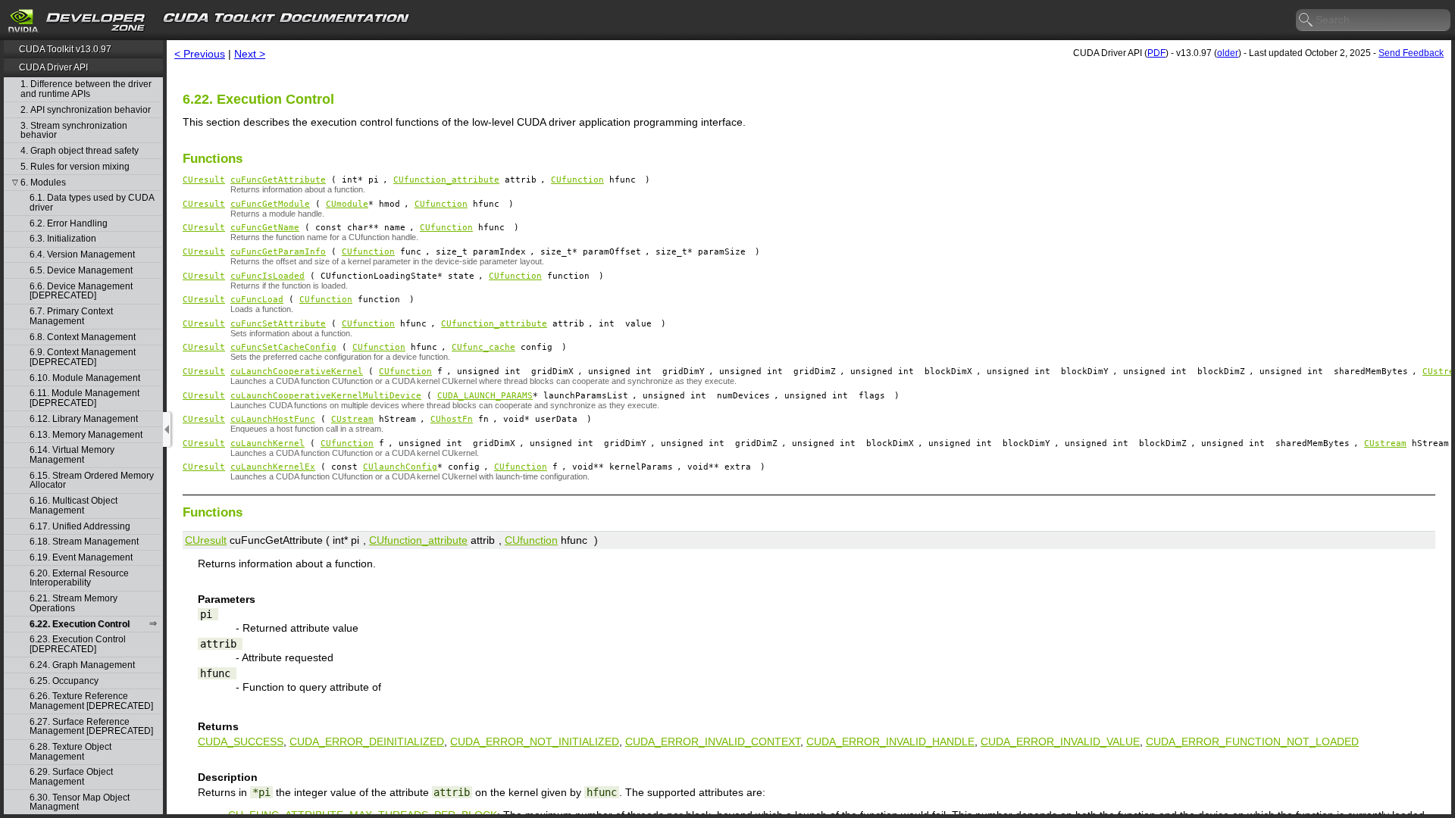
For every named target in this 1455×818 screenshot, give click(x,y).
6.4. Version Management (82, 255)
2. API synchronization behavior (85, 110)
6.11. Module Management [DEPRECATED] (84, 398)
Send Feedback (1411, 53)
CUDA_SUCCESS (240, 741)
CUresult (204, 180)
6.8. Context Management (83, 337)
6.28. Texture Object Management (70, 751)
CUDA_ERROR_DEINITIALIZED (366, 741)
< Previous (199, 54)
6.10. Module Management (85, 378)
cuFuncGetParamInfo (278, 252)
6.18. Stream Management (84, 542)
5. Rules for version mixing (75, 167)
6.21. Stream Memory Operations (73, 603)
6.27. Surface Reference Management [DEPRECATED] (91, 726)
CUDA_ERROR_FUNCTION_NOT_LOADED (1252, 741)
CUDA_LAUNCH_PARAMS (485, 396)
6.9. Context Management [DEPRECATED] (83, 357)
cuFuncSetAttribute (278, 324)
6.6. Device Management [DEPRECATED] (81, 291)
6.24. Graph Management (82, 665)
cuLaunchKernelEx (272, 467)
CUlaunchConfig (400, 467)
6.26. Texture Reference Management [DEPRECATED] (91, 701)
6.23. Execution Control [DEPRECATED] (78, 644)
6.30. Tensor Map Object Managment (80, 802)
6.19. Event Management (81, 558)
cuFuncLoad (256, 299)
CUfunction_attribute (446, 180)
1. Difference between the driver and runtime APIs (86, 89)
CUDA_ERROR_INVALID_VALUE (1060, 741)
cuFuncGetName (264, 228)
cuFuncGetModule (270, 204)
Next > (249, 54)
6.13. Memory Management (86, 435)
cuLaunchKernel (267, 443)
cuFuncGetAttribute (278, 180)
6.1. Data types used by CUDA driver (92, 202)
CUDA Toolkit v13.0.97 (65, 49)
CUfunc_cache (483, 347)
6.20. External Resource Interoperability (79, 578)
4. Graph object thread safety (79, 151)
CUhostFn (451, 419)
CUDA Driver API (53, 67)
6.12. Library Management (84, 419)
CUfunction (577, 180)
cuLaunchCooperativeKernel (296, 371)
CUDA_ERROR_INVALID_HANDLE (890, 741)
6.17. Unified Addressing (80, 527)
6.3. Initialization (63, 239)
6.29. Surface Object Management (71, 776)
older (1227, 53)
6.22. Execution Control (80, 624)
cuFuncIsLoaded (267, 276)
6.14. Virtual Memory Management (72, 454)
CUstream (352, 419)
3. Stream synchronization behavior (73, 130)
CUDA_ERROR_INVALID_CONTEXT (712, 741)
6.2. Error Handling (69, 224)
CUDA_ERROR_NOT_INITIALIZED (534, 741)
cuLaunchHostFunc (272, 419)
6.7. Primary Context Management (71, 316)
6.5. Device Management (81, 271)
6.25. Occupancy (64, 681)
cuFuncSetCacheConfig (283, 347)
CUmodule (347, 204)
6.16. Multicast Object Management (73, 505)
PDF (1156, 53)
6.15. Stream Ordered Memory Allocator (92, 480)
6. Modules (43, 183)
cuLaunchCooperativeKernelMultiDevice (325, 396)
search (1306, 20)
